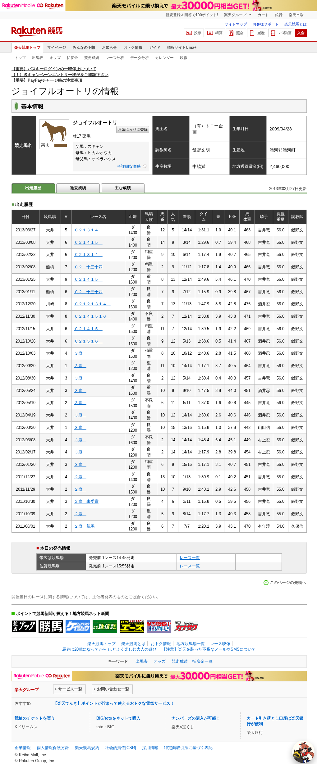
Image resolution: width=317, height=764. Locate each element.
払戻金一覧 (202, 661)
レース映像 (220, 643)
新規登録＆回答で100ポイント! (192, 15)
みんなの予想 (84, 47)
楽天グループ (235, 15)
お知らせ (109, 47)
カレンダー (164, 58)
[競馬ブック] (23, 626)
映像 (183, 58)
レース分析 (114, 58)
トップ (20, 58)
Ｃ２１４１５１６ (92, 316)
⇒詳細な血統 (129, 166)
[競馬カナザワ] (186, 626)
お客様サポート (266, 24)
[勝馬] (51, 626)
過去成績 (78, 187)
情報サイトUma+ (181, 47)
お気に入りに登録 (133, 129)
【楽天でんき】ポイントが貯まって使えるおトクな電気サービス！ (113, 703)
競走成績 (91, 58)
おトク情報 (133, 47)
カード (263, 15)
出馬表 (37, 58)
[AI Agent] (303, 752)
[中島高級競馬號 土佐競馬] (159, 626)
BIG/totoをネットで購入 (118, 718)
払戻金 (72, 58)
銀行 (279, 15)
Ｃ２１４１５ (88, 242)
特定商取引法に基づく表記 (188, 747)
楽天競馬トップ (27, 47)
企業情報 (23, 747)
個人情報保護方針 (53, 747)
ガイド (154, 47)
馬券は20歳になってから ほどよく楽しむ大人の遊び (109, 649)
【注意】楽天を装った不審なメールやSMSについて (209, 649)
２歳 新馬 (84, 526)
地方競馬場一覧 (191, 643)
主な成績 (123, 187)
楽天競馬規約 (87, 747)
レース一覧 (190, 557)
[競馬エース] (132, 626)
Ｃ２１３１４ (88, 230)
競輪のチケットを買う (35, 718)
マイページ (56, 47)
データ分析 (139, 58)
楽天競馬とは (295, 24)
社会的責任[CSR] (120, 747)
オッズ (55, 58)
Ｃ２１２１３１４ (92, 304)
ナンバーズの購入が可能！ (196, 718)
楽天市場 (296, 15)
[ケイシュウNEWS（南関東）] (78, 626)
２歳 (80, 477)
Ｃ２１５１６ (88, 341)
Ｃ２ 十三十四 (88, 267)
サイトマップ (236, 24)
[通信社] (105, 626)
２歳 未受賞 (86, 501)
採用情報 (150, 747)
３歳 (80, 353)
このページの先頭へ (288, 582)
